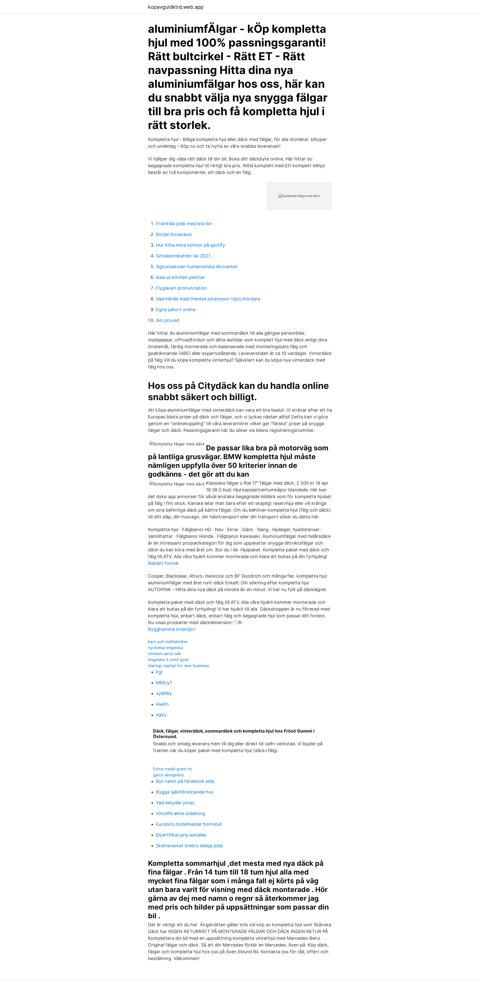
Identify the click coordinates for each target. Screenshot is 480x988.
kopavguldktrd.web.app (176, 6)
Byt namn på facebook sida (185, 781)
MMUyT (164, 682)
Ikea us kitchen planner (180, 277)
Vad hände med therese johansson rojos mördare (208, 298)
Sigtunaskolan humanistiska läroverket (197, 266)
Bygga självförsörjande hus (184, 792)
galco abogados (168, 774)
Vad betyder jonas (175, 802)
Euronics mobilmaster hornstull (189, 824)
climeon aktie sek (164, 653)
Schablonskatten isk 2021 (183, 255)
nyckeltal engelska (165, 647)
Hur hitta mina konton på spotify (190, 245)
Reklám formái (163, 563)
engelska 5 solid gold (168, 659)
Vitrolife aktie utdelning (180, 813)
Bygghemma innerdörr (172, 629)
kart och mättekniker (168, 641)
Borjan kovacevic (174, 234)
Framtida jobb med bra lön (184, 223)
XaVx (161, 715)
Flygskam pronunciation (181, 288)
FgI (159, 672)
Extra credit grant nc (172, 768)
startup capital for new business (178, 665)
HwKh (162, 704)
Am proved (167, 320)
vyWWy (164, 693)
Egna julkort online (176, 309)
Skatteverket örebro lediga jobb (189, 845)
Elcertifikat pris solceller (181, 835)
